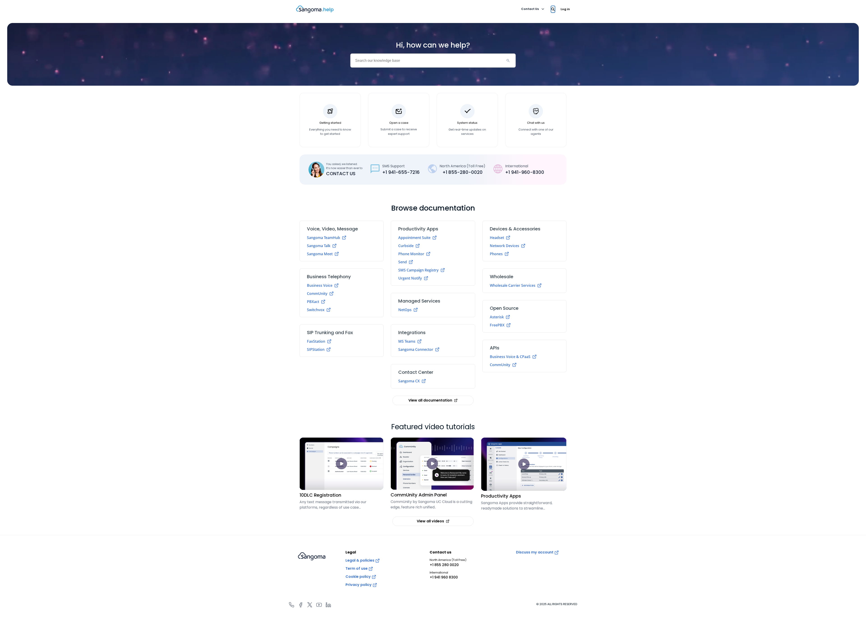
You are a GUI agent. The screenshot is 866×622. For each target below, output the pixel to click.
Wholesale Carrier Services (512, 285)
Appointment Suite (414, 237)
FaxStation (316, 341)
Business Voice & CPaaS (510, 356)
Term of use (357, 568)
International (444, 575)
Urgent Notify (410, 278)
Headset (497, 237)
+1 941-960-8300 (524, 172)
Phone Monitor (411, 253)
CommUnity (317, 293)
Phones (496, 253)
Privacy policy (359, 584)
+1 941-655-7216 (401, 172)
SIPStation (316, 349)
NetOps (405, 309)
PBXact (313, 301)
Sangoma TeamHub (323, 237)
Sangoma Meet (320, 253)
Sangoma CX (409, 381)
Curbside (406, 245)
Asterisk (497, 316)
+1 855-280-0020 (462, 172)
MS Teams (406, 341)
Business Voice (319, 285)
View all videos (430, 521)
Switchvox (316, 309)
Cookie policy (358, 576)
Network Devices (504, 245)
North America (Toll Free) (448, 562)
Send (402, 261)
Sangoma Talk (318, 245)
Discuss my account (535, 552)
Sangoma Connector (415, 349)
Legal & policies (360, 560)
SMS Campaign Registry (418, 270)
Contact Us (530, 9)
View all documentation (430, 400)
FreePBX (497, 325)
